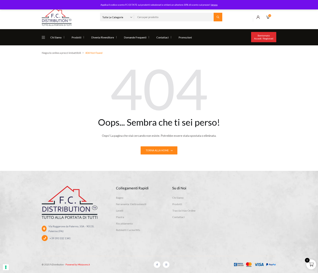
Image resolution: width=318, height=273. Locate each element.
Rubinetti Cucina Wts (128, 229)
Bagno (119, 197)
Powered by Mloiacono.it (78, 264)
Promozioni (185, 37)
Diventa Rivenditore (102, 37)
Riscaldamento (124, 223)
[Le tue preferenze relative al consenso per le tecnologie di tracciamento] (6, 267)
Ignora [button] (214, 4)
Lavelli (119, 210)
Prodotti (76, 37)
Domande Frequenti (135, 37)
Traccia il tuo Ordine (183, 210)
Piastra (120, 217)
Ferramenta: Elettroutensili (131, 204)
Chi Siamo (56, 37)
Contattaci (162, 37)
